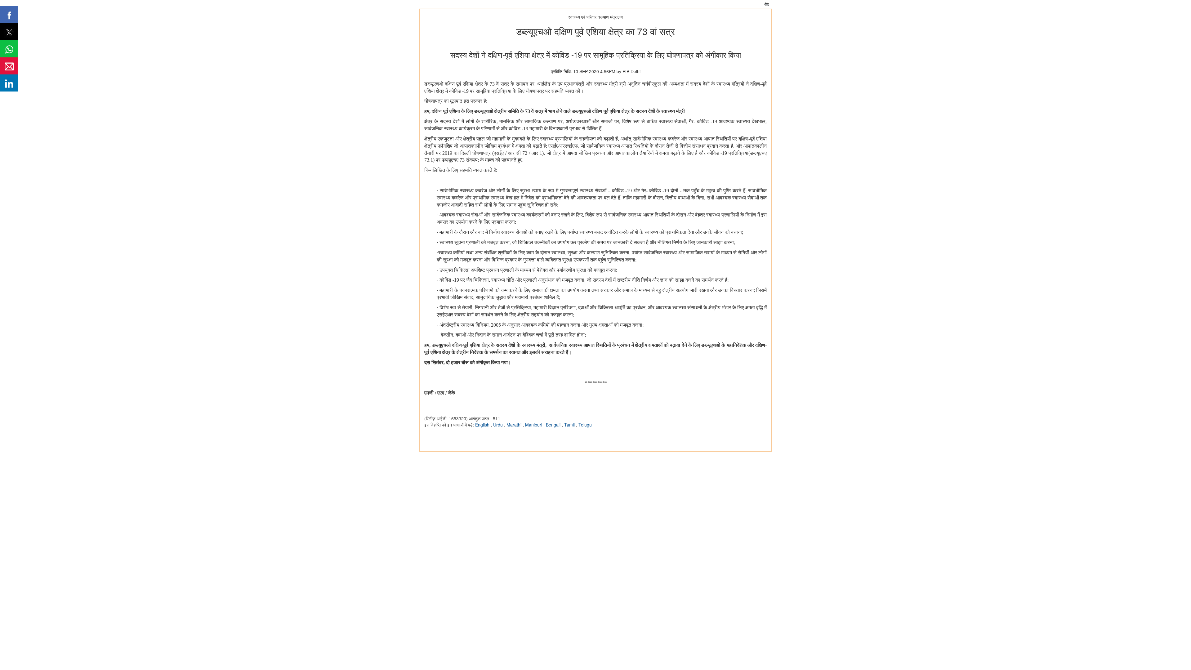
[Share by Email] (9, 65)
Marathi (514, 425)
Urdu (498, 425)
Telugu (585, 425)
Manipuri (534, 425)
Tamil (570, 425)
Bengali (554, 425)
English (483, 425)
